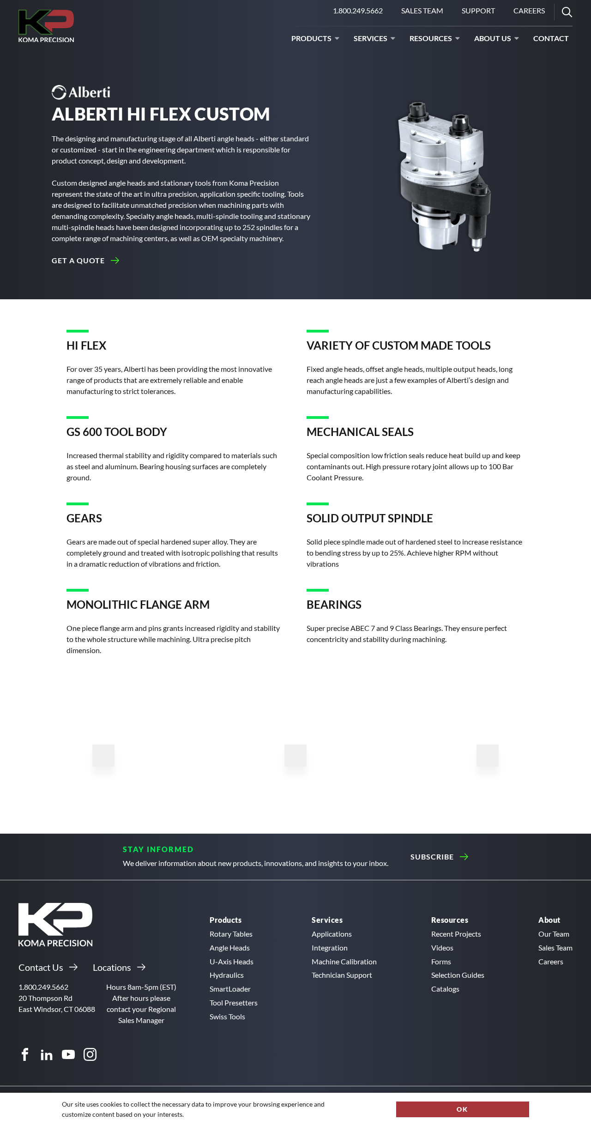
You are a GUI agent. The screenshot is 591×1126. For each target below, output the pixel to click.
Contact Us (40, 967)
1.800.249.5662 (359, 13)
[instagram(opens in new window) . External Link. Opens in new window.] (90, 1054)
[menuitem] (422, 12)
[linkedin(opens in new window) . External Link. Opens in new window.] (46, 1054)
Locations (112, 967)
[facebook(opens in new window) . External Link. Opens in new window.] (24, 1054)
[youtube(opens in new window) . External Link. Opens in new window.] (68, 1054)
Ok (462, 1109)
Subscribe (432, 856)
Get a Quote (78, 260)
